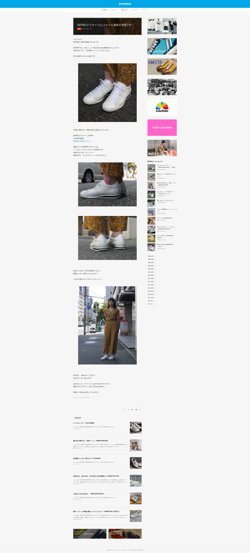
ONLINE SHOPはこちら (81, 141)
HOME (104, 10)
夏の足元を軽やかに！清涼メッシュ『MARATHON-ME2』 (91, 441)
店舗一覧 (124, 10)
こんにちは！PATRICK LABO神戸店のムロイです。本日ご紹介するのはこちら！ (94, 427)
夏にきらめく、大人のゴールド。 (166, 200)
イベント (144, 10)
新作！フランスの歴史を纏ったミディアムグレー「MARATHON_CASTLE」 (96, 511)
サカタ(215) (81, 397)
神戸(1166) (75, 397)
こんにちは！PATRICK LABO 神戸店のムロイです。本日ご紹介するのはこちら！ (94, 497)
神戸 (79, 29)
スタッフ (114, 10)
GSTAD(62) (87, 397)
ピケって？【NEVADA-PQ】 (164, 218)
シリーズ (134, 10)
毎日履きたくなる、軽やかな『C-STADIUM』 (87, 458)
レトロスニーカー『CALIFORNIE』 (84, 423)
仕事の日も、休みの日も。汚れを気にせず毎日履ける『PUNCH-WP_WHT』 (96, 476)
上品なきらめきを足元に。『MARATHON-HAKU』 (89, 494)
